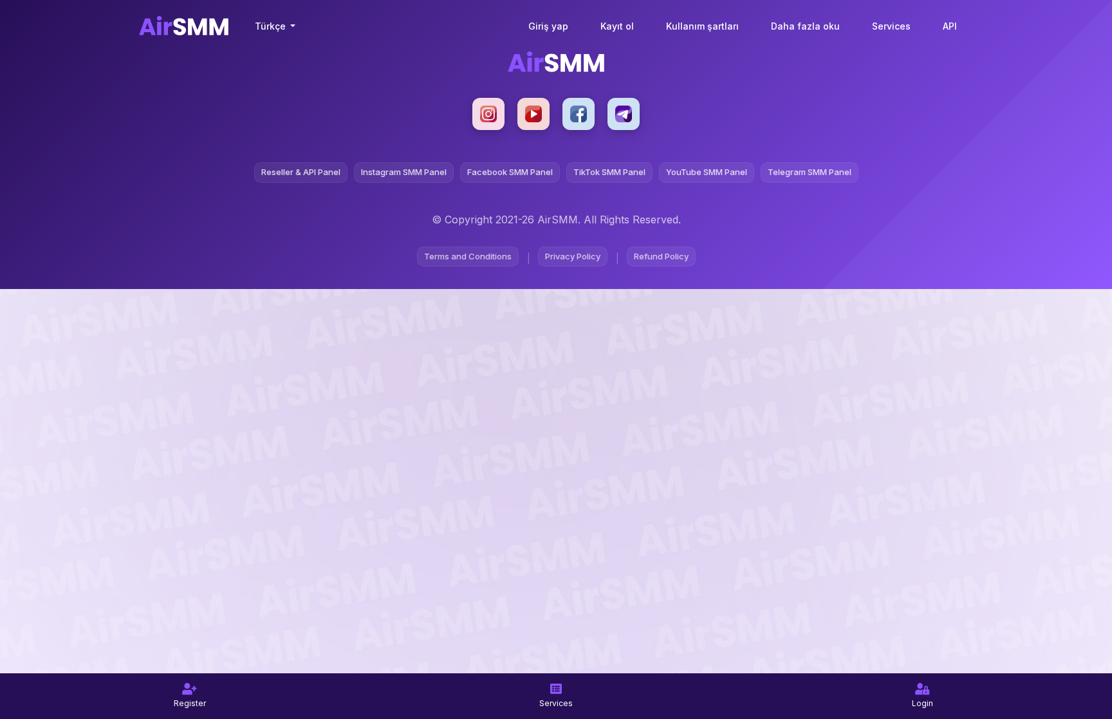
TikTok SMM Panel (609, 172)
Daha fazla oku (805, 26)
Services (891, 26)
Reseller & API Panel (300, 172)
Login (922, 703)
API (950, 26)
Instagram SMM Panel (404, 172)
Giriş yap (548, 26)
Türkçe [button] (271, 26)
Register (190, 703)
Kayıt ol (617, 26)
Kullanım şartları (702, 26)
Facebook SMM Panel (510, 172)
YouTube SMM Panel (706, 172)
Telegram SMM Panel (809, 172)
